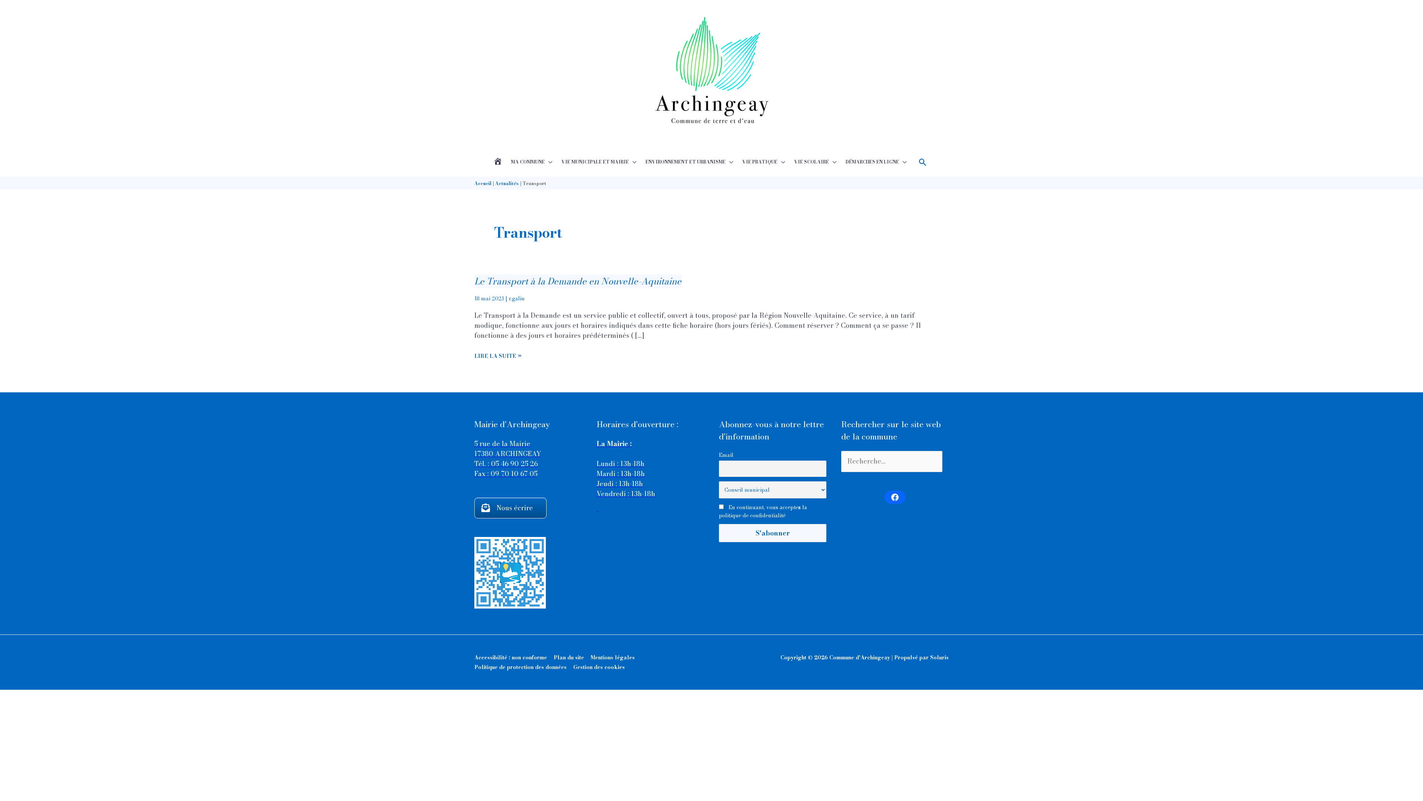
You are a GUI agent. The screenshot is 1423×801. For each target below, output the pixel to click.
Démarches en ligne (872, 161)
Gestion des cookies (599, 667)
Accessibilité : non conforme (510, 657)
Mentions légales (613, 657)
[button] (923, 162)
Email (726, 455)
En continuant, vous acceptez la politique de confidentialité (763, 511)
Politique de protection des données (520, 667)
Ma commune (528, 161)
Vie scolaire (811, 161)
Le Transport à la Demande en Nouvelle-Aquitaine (577, 281)
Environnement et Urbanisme (686, 161)
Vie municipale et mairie (595, 161)
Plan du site (569, 657)
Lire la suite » (498, 356)
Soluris (939, 657)
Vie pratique (759, 161)
